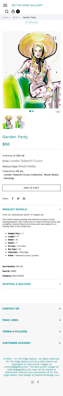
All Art (16, 17)
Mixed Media (27, 166)
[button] (32, 111)
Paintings (9, 178)
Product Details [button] (14, 209)
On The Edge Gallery (25, 358)
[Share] (12, 198)
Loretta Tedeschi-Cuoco (26, 160)
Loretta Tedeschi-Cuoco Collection (23, 174)
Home (5, 17)
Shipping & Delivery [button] (16, 283)
